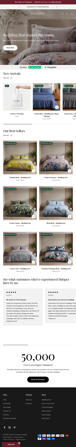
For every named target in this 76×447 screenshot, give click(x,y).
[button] (11, 444)
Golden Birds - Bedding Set (20, 177)
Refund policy (7, 437)
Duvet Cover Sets (48, 403)
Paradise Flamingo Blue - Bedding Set (56, 269)
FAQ (4, 400)
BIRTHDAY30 (56, 2)
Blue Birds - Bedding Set (56, 223)
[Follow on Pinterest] (14, 427)
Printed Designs (47, 407)
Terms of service (8, 439)
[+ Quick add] (27, 107)
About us (29, 400)
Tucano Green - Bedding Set (20, 223)
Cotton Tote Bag (16, 114)
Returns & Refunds (9, 418)
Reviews (29, 403)
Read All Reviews (38, 379)
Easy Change (46, 415)
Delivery (6, 415)
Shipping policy (20, 439)
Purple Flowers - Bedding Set (56, 177)
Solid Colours (46, 411)
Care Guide (7, 407)
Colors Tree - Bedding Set (20, 269)
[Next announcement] (56, 7)
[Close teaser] (19, 443)
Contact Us (7, 411)
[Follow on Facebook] (4, 427)
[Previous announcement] (19, 7)
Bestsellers (46, 418)
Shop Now (10, 48)
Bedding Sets (46, 400)
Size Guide (6, 403)
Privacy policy (18, 437)
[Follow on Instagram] (9, 427)
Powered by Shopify (20, 435)
